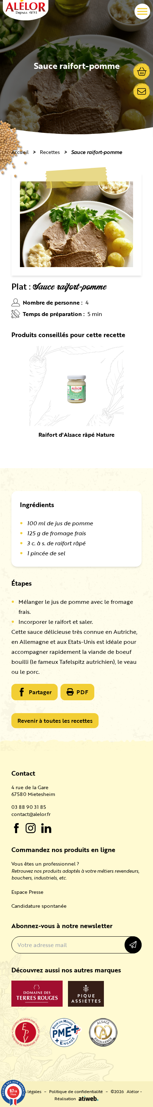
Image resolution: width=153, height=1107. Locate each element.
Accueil (19, 152)
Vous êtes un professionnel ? (45, 863)
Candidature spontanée (39, 906)
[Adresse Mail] (141, 91)
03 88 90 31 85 (28, 807)
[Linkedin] (46, 828)
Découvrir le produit (76, 394)
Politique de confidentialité (76, 1091)
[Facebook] (16, 828)
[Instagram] (31, 828)
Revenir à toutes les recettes (55, 720)
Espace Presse (27, 892)
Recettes (50, 152)
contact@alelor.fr (31, 814)
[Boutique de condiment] (141, 71)
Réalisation (65, 1098)
